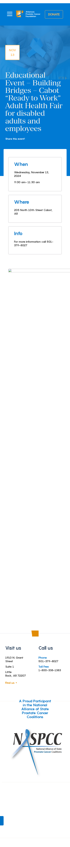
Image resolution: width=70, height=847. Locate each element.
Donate (54, 14)
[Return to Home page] (28, 14)
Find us (9, 683)
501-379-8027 (48, 661)
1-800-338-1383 (49, 670)
